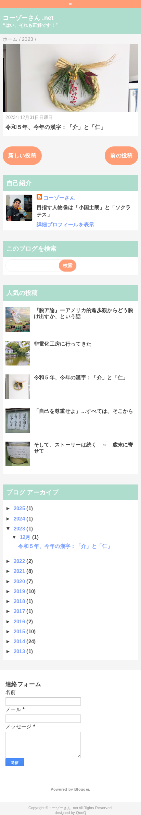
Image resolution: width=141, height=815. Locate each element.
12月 (26, 537)
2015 (20, 631)
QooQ (81, 813)
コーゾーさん (59, 198)
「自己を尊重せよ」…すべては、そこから (83, 411)
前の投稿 (121, 155)
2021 (20, 571)
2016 (20, 621)
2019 (20, 591)
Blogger (81, 789)
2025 (20, 508)
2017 (20, 611)
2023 (20, 528)
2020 (20, 581)
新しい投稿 (22, 155)
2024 (20, 519)
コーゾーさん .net (28, 17)
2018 (20, 601)
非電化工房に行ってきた (63, 344)
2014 (20, 641)
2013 (20, 651)
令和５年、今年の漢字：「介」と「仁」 (55, 127)
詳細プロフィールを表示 (65, 224)
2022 (20, 561)
